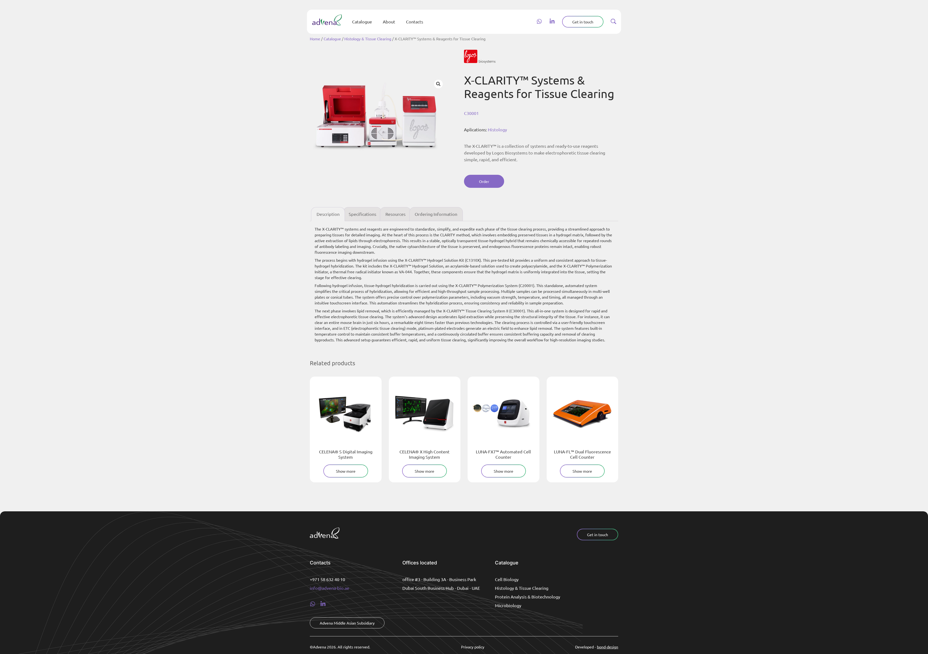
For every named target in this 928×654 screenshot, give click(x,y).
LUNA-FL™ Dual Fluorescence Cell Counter (582, 454)
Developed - (596, 646)
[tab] (328, 214)
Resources (395, 214)
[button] (438, 84)
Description (328, 214)
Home (315, 38)
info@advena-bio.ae (329, 588)
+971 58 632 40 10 (327, 579)
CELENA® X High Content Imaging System (424, 454)
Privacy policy (472, 646)
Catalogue (332, 38)
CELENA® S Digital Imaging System (345, 454)
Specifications (362, 214)
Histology (497, 129)
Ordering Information (436, 214)
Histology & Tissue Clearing (367, 38)
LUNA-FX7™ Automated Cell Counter (503, 454)
